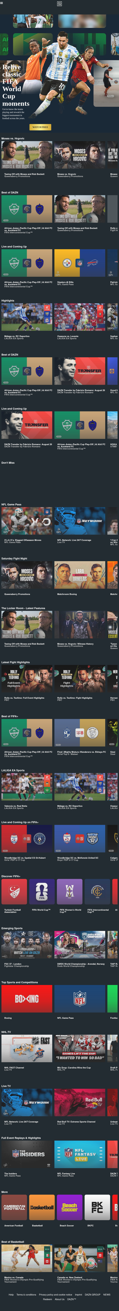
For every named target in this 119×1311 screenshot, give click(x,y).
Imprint (78, 1294)
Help (11, 1294)
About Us (59, 1299)
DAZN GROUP (92, 1294)
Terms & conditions (26, 1294)
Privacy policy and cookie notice (55, 1294)
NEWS (106, 1294)
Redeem (47, 1299)
